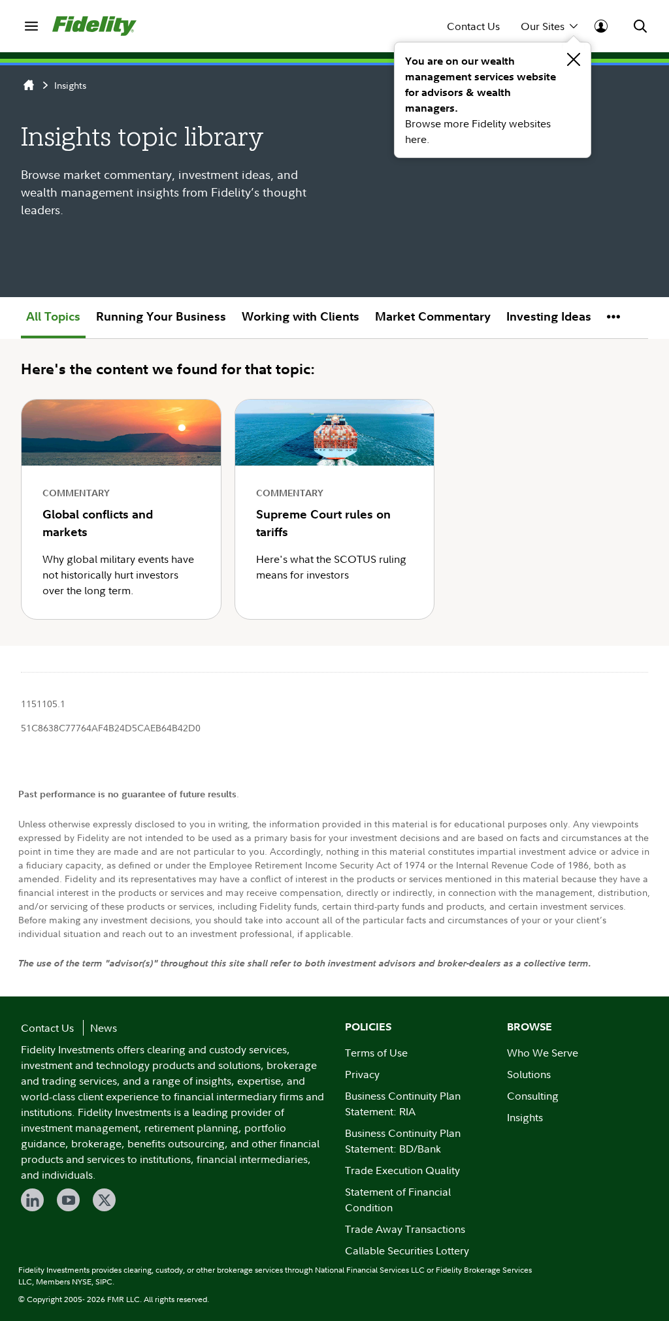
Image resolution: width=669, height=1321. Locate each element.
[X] (104, 1199)
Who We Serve (542, 1052)
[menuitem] (31, 26)
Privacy (362, 1074)
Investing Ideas (548, 316)
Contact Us (473, 26)
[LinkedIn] (32, 1199)
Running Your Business (161, 316)
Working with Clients (300, 316)
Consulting (533, 1096)
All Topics (53, 316)
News (103, 1028)
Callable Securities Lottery (407, 1250)
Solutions (529, 1074)
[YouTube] (68, 1199)
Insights (70, 85)
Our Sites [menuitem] (542, 26)
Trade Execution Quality (402, 1170)
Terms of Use (376, 1052)
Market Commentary (433, 316)
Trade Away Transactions (405, 1229)
